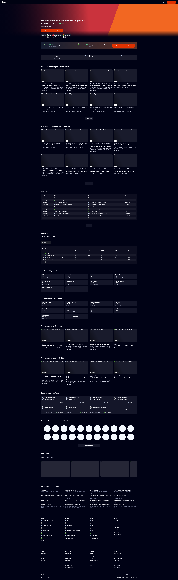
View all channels (89, 445)
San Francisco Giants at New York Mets (100, 504)
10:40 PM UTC (127, 211)
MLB (50, 35)
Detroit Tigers (68, 35)
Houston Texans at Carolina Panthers (99, 500)
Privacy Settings (117, 565)
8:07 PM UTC (127, 204)
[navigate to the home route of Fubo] (4, 2)
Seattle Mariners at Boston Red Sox (100, 171)
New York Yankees (50, 255)
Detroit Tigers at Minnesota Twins (51, 109)
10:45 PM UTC (127, 213)
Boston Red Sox (57, 35)
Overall (53, 236)
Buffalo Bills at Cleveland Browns (122, 490)
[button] (132, 479)
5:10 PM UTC (127, 197)
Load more (88, 118)
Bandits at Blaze (94, 490)
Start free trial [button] (171, 2)
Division (43, 236)
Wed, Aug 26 (45, 197)
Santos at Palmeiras (70, 490)
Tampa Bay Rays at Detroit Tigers (51, 85)
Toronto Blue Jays (50, 261)
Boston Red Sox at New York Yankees (76, 145)
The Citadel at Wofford (47, 500)
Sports (42, 457)
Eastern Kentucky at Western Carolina (75, 500)
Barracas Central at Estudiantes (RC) (74, 495)
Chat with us (117, 567)
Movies (52, 457)
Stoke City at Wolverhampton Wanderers (100, 495)
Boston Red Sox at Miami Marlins (51, 145)
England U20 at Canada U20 (72, 504)
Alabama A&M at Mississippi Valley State (52, 495)
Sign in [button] (163, 2)
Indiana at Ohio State (46, 490)
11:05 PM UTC (127, 215)
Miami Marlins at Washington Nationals (124, 500)
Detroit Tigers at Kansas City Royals (52, 345)
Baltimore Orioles (50, 259)
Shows (47, 457)
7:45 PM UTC (127, 202)
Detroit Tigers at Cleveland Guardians (125, 109)
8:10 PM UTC (127, 206)
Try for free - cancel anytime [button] (52, 30)
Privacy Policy (128, 577)
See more (89, 225)
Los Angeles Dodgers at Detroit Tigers (76, 85)
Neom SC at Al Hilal (119, 504)
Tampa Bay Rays (50, 253)
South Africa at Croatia (120, 495)
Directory (135, 577)
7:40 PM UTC (127, 200)
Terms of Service (120, 577)
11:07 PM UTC (127, 217)
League (48, 236)
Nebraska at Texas (46, 504)
